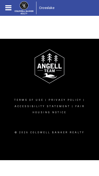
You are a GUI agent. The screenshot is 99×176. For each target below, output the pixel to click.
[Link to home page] (24, 8)
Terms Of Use (29, 100)
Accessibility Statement (42, 106)
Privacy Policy (65, 100)
